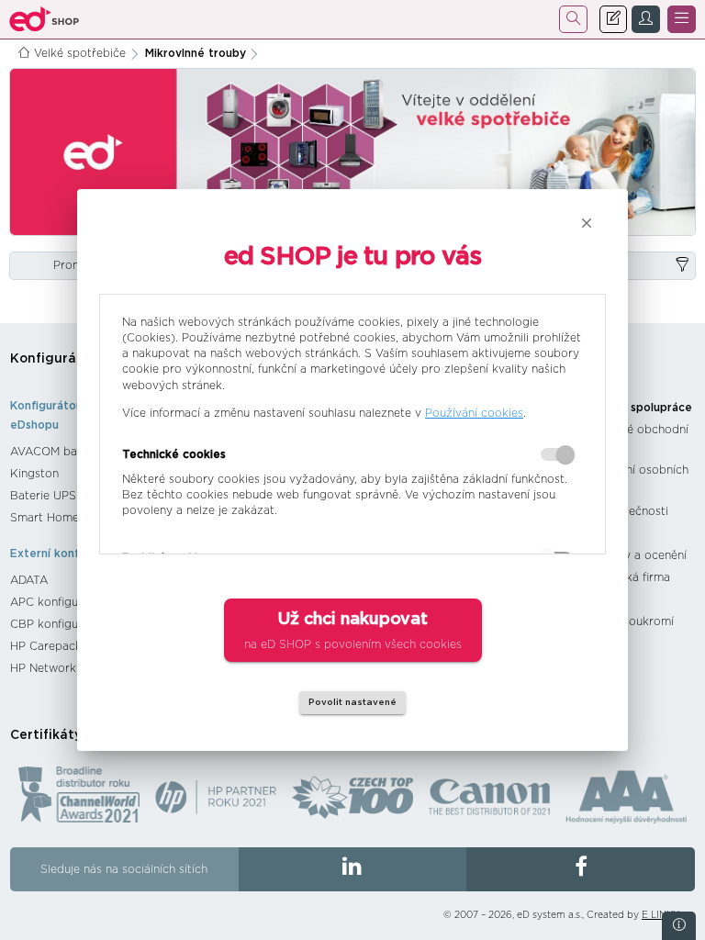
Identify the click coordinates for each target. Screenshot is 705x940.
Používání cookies (474, 413)
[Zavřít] (586, 223)
